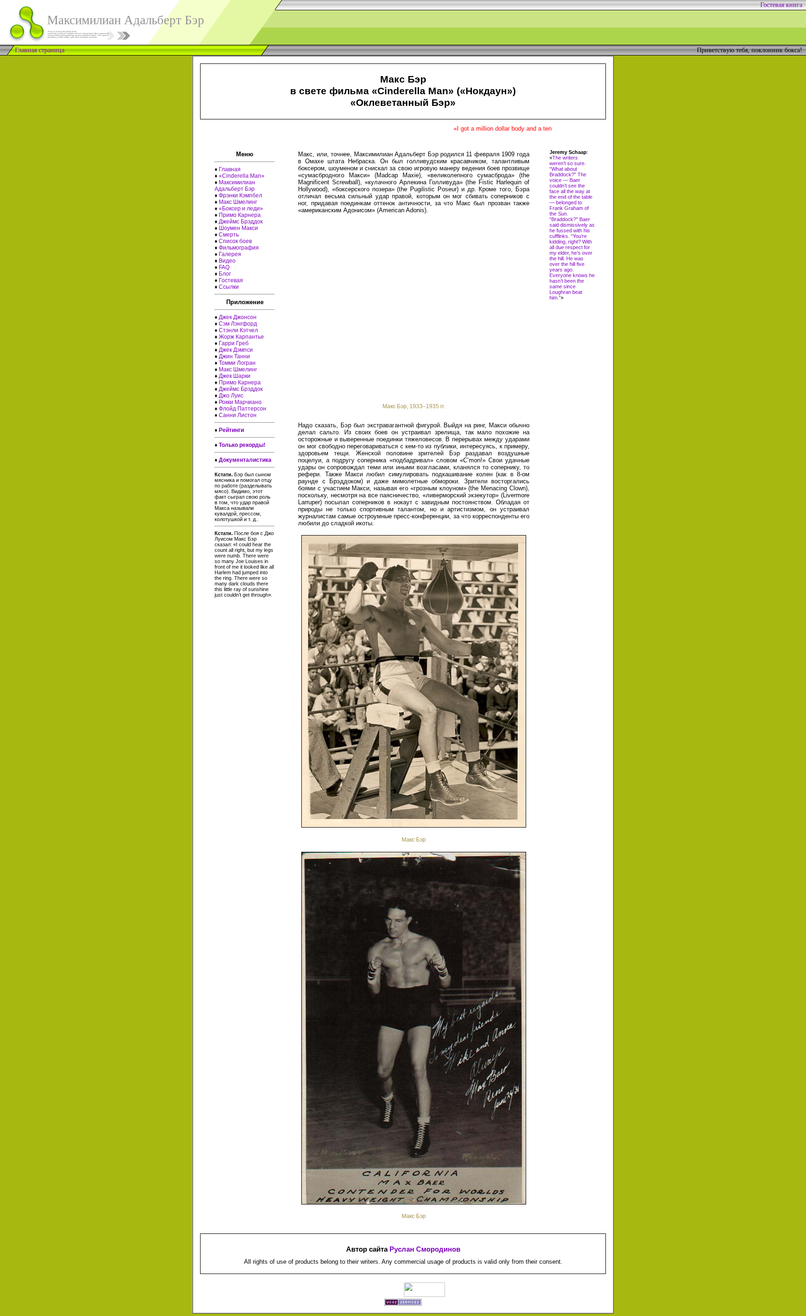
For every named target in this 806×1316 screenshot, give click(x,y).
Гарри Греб (234, 343)
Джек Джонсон (238, 317)
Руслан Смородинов (424, 1249)
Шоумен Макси (238, 228)
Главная (230, 169)
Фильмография (239, 247)
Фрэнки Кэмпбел (240, 195)
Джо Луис (231, 395)
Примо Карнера (240, 215)
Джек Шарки (234, 376)
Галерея (230, 254)
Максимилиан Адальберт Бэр (235, 185)
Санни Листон (238, 415)
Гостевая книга (783, 4)
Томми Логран (237, 363)
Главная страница (39, 50)
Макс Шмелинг (238, 202)
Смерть (229, 234)
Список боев (235, 241)
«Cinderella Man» (241, 176)
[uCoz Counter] (424, 1294)
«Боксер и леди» (241, 208)
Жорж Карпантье (241, 337)
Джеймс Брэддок (241, 221)
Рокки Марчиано (240, 402)
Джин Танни (234, 356)
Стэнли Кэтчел (238, 330)
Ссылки (229, 287)
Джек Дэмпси (236, 350)
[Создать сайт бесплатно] (403, 1303)
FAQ (224, 267)
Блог (225, 274)
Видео (227, 261)
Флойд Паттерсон (242, 408)
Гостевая (231, 280)
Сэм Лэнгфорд (238, 323)
